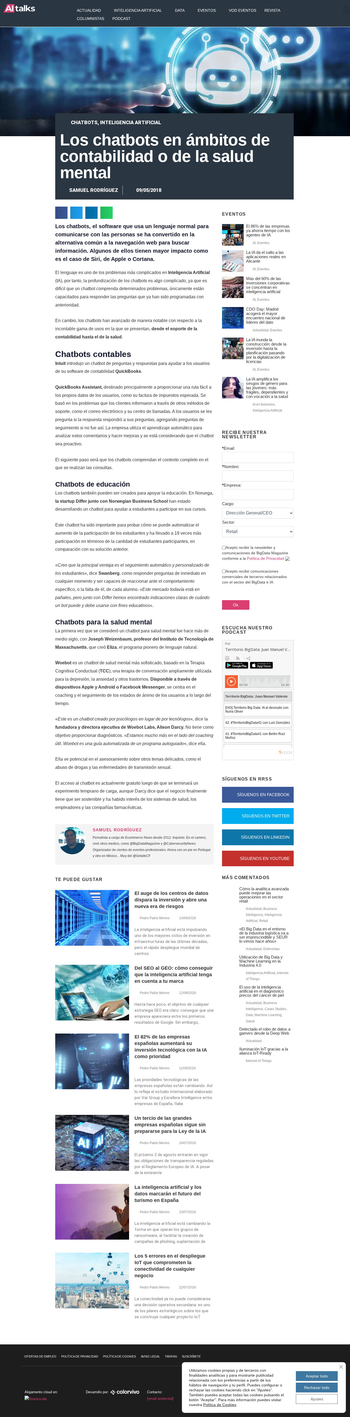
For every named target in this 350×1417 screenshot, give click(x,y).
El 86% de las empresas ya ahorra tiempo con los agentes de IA (268, 230)
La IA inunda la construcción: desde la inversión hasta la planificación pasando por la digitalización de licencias (266, 350)
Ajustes (317, 1399)
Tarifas (171, 1356)
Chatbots (84, 122)
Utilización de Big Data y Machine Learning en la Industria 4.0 (261, 961)
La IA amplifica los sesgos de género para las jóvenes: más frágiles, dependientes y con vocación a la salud (267, 388)
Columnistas (90, 18)
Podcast (121, 18)
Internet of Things (259, 1061)
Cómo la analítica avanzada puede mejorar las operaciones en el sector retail (264, 894)
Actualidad (89, 10)
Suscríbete (191, 1356)
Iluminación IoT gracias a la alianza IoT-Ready (263, 1051)
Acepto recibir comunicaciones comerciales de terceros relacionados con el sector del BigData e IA (254, 576)
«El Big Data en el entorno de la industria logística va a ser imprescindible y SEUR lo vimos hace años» (263, 935)
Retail (263, 921)
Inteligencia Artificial (138, 10)
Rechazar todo (316, 1387)
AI (254, 243)
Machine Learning (268, 1015)
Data (180, 10)
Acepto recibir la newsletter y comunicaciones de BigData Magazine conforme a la (255, 553)
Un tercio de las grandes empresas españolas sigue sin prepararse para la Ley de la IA (170, 1124)
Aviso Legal (150, 1356)
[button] (61, 213)
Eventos (207, 10)
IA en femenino (264, 404)
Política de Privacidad (265, 558)
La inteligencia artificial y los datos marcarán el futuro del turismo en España (168, 1193)
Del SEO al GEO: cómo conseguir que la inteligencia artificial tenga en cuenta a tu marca (174, 974)
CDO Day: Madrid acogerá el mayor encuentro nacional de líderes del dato (265, 316)
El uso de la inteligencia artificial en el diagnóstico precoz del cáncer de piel (261, 991)
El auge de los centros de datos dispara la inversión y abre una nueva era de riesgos (171, 900)
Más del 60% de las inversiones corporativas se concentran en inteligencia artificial (268, 285)
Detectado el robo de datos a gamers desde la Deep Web (264, 1031)
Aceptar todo (317, 1376)
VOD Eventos (242, 10)
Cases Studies (275, 1009)
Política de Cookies (119, 1356)
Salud (250, 1021)
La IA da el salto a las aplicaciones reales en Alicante (266, 256)
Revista (272, 10)
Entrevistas (271, 949)
